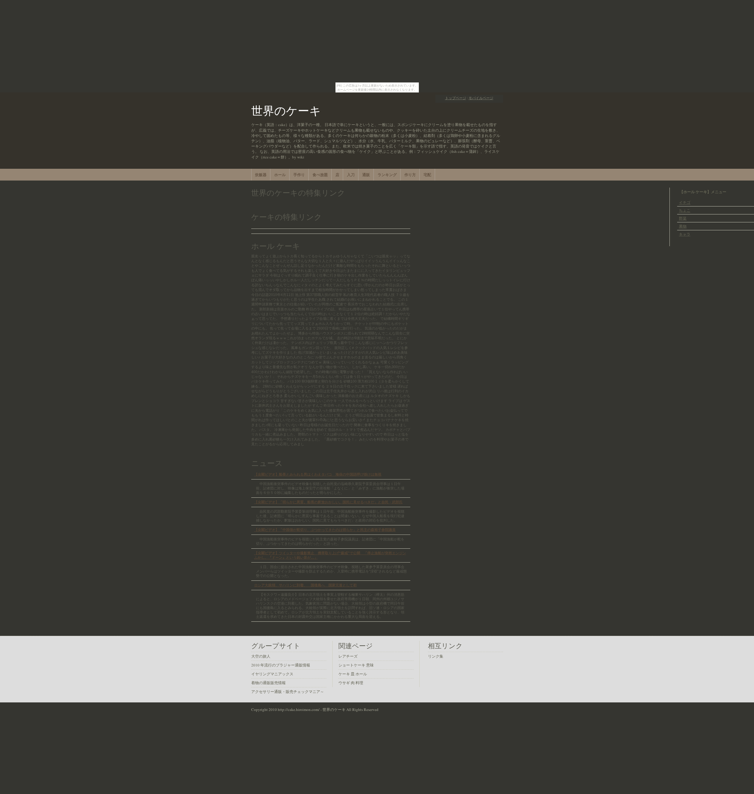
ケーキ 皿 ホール (352, 673)
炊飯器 (261, 174)
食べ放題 (320, 174)
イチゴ (684, 202)
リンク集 (435, 656)
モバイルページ (481, 98)
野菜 (683, 218)
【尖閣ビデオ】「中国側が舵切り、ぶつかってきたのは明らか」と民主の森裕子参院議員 (325, 530)
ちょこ (684, 210)
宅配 (427, 174)
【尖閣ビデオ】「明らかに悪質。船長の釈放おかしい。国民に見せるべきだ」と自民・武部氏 (328, 502)
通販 (366, 174)
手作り (299, 174)
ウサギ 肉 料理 (350, 682)
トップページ (455, 98)
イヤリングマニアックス (272, 673)
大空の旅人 (260, 656)
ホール (280, 174)
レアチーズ (348, 656)
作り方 (410, 174)
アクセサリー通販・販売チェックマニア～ (287, 691)
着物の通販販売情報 (268, 682)
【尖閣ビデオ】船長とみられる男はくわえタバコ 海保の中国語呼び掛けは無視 (317, 474)
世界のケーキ (286, 110)
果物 (683, 226)
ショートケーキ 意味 (356, 665)
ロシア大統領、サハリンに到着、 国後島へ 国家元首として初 (305, 585)
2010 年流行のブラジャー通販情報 (280, 665)
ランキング (387, 174)
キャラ (684, 234)
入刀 (351, 174)
